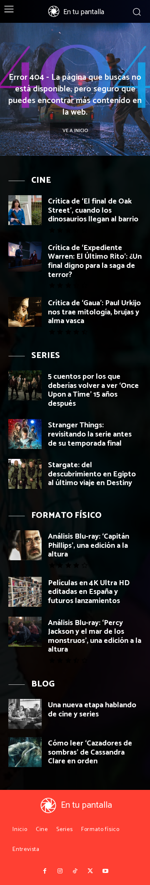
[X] (90, 871)
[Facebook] (44, 871)
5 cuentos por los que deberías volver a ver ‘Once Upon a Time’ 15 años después (93, 390)
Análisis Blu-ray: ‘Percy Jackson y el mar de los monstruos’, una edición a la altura (94, 636)
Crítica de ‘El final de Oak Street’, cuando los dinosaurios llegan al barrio (93, 210)
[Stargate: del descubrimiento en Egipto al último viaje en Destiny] (25, 474)
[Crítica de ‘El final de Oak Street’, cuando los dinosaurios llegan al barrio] (25, 210)
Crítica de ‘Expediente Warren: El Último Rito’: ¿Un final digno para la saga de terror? (95, 261)
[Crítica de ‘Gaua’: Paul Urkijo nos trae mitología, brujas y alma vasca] (25, 312)
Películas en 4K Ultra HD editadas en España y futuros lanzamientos (89, 592)
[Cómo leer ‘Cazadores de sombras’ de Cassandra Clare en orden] (25, 752)
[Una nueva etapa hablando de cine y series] (25, 714)
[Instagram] (59, 871)
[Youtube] (105, 871)
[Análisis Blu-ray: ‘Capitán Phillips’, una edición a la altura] (25, 545)
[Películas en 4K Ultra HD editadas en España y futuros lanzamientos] (25, 592)
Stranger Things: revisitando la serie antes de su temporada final (90, 434)
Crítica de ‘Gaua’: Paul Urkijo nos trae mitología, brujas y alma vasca (94, 312)
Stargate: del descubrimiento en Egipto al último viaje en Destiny (92, 474)
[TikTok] (75, 871)
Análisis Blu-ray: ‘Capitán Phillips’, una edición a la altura (88, 545)
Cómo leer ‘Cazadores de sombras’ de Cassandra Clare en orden (90, 752)
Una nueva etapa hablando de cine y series (92, 710)
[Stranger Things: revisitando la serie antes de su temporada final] (25, 434)
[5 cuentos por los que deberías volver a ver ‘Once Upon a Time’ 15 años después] (25, 385)
